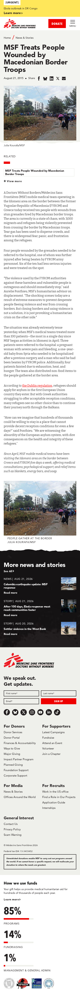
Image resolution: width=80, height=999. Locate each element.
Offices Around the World (20, 797)
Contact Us (10, 824)
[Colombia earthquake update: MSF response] (40, 586)
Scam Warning (12, 834)
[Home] (22, 23)
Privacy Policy (12, 829)
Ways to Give (12, 748)
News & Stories (24, 37)
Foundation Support (16, 770)
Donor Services (13, 732)
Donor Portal (12, 737)
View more (14, 181)
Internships (48, 808)
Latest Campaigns (53, 732)
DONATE (57, 24)
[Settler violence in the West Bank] (40, 628)
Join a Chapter (51, 754)
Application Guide (53, 802)
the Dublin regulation (37, 385)
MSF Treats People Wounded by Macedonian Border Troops (34, 172)
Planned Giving (13, 764)
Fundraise (48, 737)
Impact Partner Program (18, 759)
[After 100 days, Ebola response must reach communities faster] (40, 608)
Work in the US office (55, 791)
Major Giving (12, 754)
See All (8, 571)
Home (7, 37)
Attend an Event (52, 743)
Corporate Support (15, 775)
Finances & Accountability (20, 743)
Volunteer (48, 748)
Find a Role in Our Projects (58, 797)
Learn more (12, 13)
